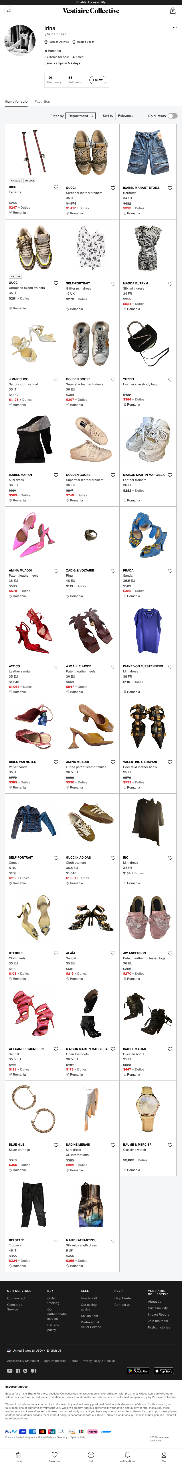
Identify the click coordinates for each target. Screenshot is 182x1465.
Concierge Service (14, 1307)
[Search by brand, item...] (9, 10)
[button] (173, 11)
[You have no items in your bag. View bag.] (173, 11)
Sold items (157, 116)
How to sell (89, 1298)
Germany (62, 1437)
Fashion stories (159, 1327)
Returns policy (53, 1327)
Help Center (123, 1298)
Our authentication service (58, 1314)
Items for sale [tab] (16, 101)
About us (154, 1301)
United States (46, 1437)
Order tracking (53, 1300)
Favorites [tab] (42, 101)
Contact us (123, 1304)
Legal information (54, 1361)
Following (75, 80)
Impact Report (158, 1314)
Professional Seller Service (91, 1324)
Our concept (16, 1298)
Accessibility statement (23, 1361)
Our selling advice (89, 1307)
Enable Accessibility (91, 2)
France (9, 1437)
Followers (54, 80)
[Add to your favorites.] (56, 187)
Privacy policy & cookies (98, 1361)
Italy (82, 1437)
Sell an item (89, 1316)
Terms (74, 1361)
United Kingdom (25, 1437)
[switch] (173, 116)
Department (78, 116)
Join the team (158, 1321)
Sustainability (158, 1308)
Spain (74, 1437)
